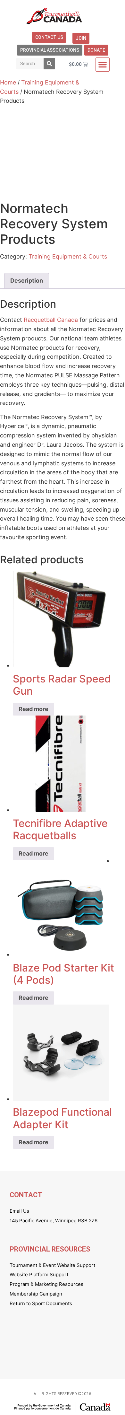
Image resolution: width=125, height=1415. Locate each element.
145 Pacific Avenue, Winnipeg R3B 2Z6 (53, 1220)
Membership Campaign (36, 1294)
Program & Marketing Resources (46, 1284)
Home (8, 82)
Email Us (19, 1211)
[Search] (49, 63)
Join (81, 38)
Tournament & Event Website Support (52, 1265)
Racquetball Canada (51, 319)
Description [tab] (26, 280)
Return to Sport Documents (41, 1303)
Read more (33, 709)
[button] (103, 64)
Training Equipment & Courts (68, 256)
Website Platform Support (39, 1274)
